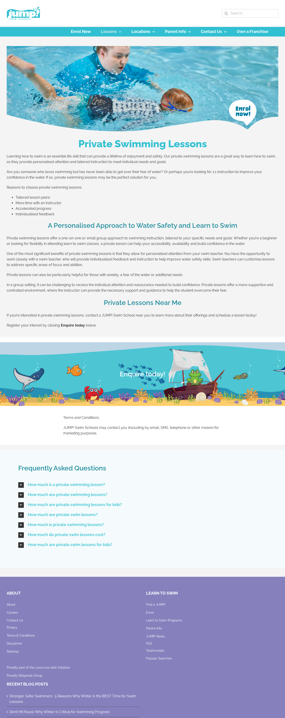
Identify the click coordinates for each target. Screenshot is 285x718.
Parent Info (154, 628)
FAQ (149, 643)
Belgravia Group (30, 675)
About (11, 604)
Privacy (12, 627)
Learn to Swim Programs (164, 620)
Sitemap (13, 651)
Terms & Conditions (21, 635)
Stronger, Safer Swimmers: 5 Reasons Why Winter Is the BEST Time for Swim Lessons (72, 699)
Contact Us (15, 620)
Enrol (150, 612)
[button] (142, 485)
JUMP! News (155, 636)
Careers (12, 612)
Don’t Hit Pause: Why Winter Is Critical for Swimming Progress (59, 712)
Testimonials (155, 650)
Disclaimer (14, 643)
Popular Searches (159, 658)
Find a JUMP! (155, 604)
